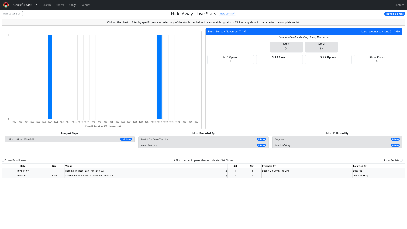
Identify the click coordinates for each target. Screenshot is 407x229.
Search (47, 5)
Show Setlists (391, 160)
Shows (60, 5)
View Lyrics (226, 13)
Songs (72, 5)
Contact (399, 5)
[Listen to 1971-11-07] (226, 170)
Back (12, 13)
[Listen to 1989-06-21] (226, 175)
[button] (22, 5)
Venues (86, 5)
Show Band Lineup (16, 160)
